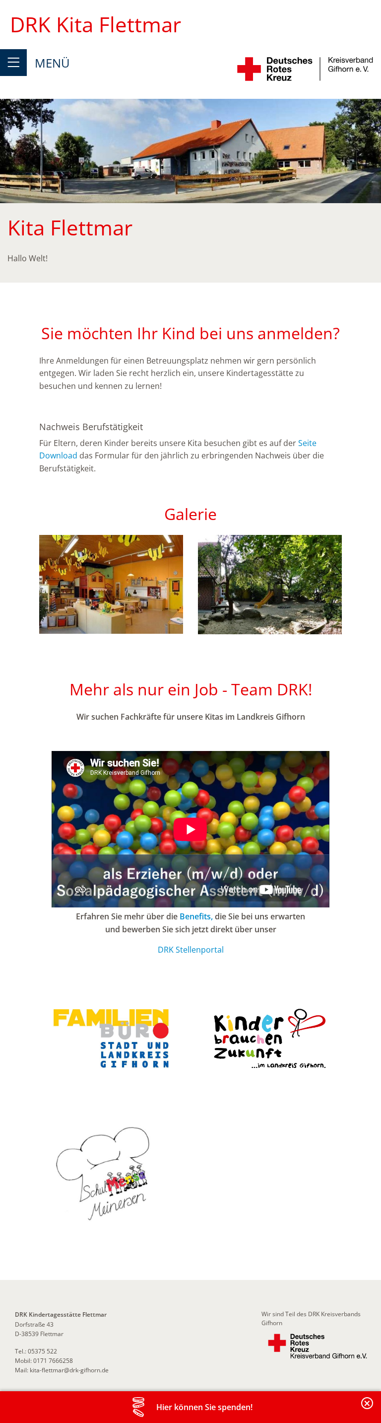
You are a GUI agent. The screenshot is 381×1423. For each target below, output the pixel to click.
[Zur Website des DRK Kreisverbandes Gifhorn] (317, 1346)
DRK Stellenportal (191, 949)
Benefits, (196, 916)
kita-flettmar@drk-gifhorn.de (69, 1370)
